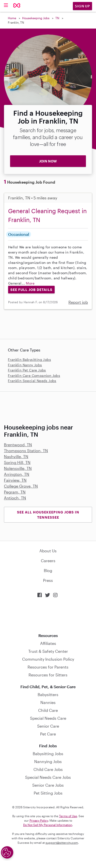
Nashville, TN (16, 456)
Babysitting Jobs (48, 753)
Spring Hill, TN (17, 462)
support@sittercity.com (62, 842)
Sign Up (82, 6)
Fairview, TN (15, 480)
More (30, 283)
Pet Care (48, 734)
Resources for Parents (48, 667)
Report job (78, 302)
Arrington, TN (16, 474)
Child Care (48, 710)
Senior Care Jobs (48, 785)
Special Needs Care (48, 718)
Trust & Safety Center (48, 651)
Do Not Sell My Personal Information (47, 825)
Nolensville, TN (18, 468)
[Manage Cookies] (7, 852)
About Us (48, 550)
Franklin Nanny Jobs (25, 365)
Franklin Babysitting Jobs (29, 359)
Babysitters (48, 694)
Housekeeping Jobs (35, 18)
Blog (48, 570)
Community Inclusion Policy (48, 659)
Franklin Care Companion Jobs (34, 375)
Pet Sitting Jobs (48, 793)
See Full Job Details (31, 289)
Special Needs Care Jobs (48, 777)
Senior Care (48, 726)
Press (48, 580)
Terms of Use (68, 816)
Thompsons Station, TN (26, 450)
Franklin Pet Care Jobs (27, 370)
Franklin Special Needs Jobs (32, 381)
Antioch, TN (15, 497)
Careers (48, 560)
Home (12, 18)
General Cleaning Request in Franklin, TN (47, 215)
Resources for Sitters (48, 674)
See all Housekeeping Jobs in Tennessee (48, 514)
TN (57, 18)
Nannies (48, 702)
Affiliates (48, 643)
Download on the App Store (48, 615)
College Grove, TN (21, 486)
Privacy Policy (39, 820)
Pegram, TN (15, 492)
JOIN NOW (48, 161)
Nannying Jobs (48, 761)
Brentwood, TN (18, 444)
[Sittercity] (16, 6)
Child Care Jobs (48, 769)
